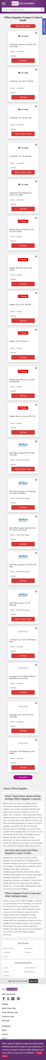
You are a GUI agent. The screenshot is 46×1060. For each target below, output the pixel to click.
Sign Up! (33, 981)
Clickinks (7, 952)
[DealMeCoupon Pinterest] (18, 999)
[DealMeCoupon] (9, 990)
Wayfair (6, 972)
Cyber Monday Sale (10, 1012)
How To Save (44, 26)
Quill (5, 956)
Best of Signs (8, 948)
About (4, 1030)
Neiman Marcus (31, 972)
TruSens (28, 952)
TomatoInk (29, 948)
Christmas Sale (8, 1016)
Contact (5, 1034)
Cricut (6, 968)
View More (23, 777)
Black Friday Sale (9, 1008)
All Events (6, 1020)
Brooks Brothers (31, 968)
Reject (5, 1056)
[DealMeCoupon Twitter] (8, 999)
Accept (39, 1053)
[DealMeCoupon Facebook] (4, 999)
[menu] (4, 3)
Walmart (6, 976)
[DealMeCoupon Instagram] (12, 999)
